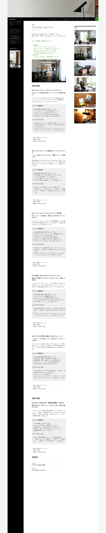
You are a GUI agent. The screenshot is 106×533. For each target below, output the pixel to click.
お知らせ (55, 19)
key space (12, 19)
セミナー (60, 19)
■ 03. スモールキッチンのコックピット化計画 (45, 50)
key (40, 30)
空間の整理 (35, 45)
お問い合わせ (87, 19)
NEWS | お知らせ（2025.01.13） (39, 469)
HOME (50, 19)
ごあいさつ (72, 19)
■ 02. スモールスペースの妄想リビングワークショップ (47, 48)
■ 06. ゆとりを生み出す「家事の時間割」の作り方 (46, 56)
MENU (33, 24)
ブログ (93, 19)
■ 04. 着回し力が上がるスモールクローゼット (45, 51)
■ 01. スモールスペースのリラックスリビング (45, 46)
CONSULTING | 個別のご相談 (38, 464)
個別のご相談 (66, 19)
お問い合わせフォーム (50, 35)
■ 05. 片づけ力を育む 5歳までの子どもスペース (45, 53)
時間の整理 (35, 55)
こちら (47, 41)
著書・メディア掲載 (79, 19)
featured (35, 457)
